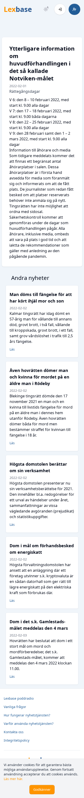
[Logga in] (60, 9)
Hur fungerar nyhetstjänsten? (27, 715)
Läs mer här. (13, 779)
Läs (12, 349)
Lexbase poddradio (19, 698)
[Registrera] (74, 9)
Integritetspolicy (16, 740)
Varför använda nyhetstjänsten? (28, 723)
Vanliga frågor (15, 707)
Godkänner (42, 789)
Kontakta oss (14, 732)
